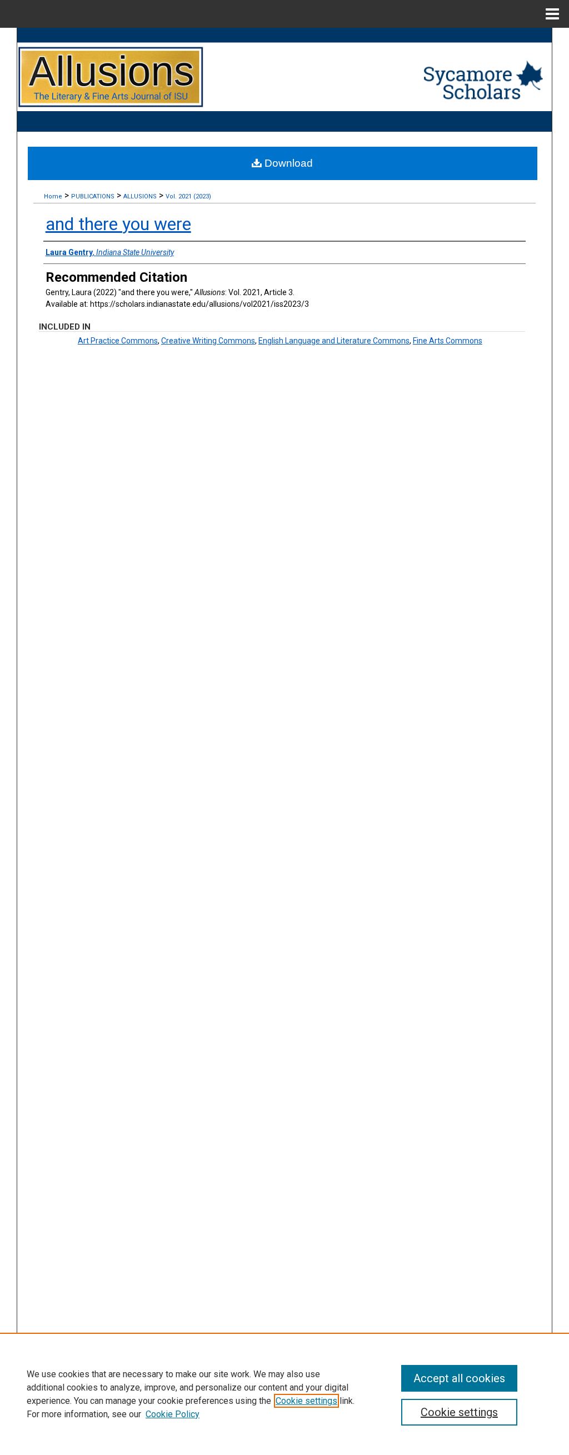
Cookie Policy (172, 1414)
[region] (284, 1394)
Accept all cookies (459, 1378)
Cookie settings (306, 1401)
